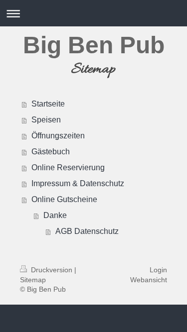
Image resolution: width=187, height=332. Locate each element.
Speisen (46, 119)
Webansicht (148, 280)
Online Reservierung (68, 167)
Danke (55, 215)
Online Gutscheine (64, 199)
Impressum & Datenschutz (77, 183)
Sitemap (33, 280)
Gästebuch (50, 151)
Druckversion (51, 270)
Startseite (48, 104)
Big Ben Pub (94, 45)
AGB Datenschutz (87, 231)
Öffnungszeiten (58, 135)
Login (158, 270)
